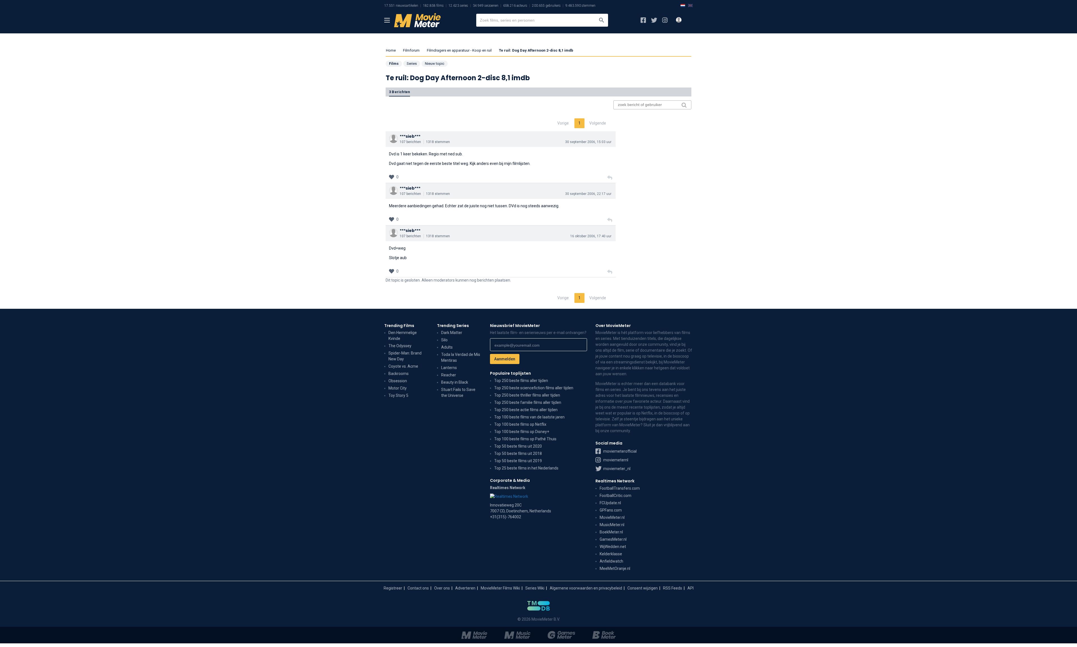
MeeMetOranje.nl (615, 568)
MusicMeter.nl (612, 524)
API (690, 588)
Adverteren (465, 588)
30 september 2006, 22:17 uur (588, 194)
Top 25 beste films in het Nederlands (526, 468)
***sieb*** (410, 136)
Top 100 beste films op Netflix (520, 424)
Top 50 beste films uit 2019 (518, 461)
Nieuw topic (434, 63)
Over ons (442, 588)
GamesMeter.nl (613, 539)
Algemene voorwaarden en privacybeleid (586, 588)
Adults (447, 347)
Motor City (397, 388)
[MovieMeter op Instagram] (665, 20)
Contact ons (418, 588)
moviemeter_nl (616, 468)
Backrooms (398, 373)
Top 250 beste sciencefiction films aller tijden (533, 388)
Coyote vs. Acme (403, 366)
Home (391, 50)
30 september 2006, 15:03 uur (588, 142)
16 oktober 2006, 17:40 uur (590, 236)
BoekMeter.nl (611, 532)
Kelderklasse (611, 554)
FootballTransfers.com (620, 488)
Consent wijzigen (642, 588)
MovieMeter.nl (612, 517)
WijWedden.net (613, 546)
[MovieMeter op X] (654, 20)
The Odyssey (399, 346)
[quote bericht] (609, 177)
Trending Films (399, 325)
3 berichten (399, 92)
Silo (444, 340)
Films (394, 63)
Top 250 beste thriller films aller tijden (527, 395)
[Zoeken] (601, 20)
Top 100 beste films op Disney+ (521, 431)
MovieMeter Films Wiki (500, 588)
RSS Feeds (672, 588)
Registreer (393, 588)
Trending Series (453, 325)
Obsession (397, 381)
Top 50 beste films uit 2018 (518, 453)
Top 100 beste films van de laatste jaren (529, 417)
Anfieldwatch (611, 561)
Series (412, 63)
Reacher (448, 375)
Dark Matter (451, 332)
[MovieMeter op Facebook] (643, 20)
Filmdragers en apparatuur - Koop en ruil (459, 50)
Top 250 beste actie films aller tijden (526, 409)
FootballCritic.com (615, 495)
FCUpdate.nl (610, 503)
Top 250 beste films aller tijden (521, 380)
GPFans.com (611, 510)
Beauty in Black (454, 382)
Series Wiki (534, 588)
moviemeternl (615, 460)
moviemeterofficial (619, 451)
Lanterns (449, 367)
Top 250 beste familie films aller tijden (527, 402)
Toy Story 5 (398, 395)
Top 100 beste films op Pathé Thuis (525, 439)
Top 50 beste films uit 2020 (518, 446)
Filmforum (411, 50)
